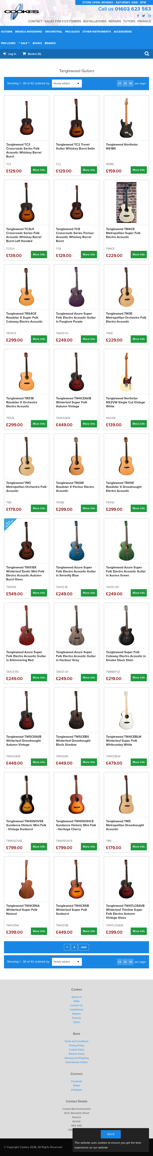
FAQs (77, 1001)
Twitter (76, 1085)
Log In (12, 54)
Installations (76, 1009)
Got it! (110, 1134)
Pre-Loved (8, 43)
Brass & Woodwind (28, 31)
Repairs (76, 1013)
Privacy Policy (76, 1045)
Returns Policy (76, 1054)
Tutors (76, 1022)
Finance (76, 1018)
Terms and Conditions (76, 1041)
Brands (50, 43)
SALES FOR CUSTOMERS (63, 21)
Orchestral (53, 31)
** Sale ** (24, 43)
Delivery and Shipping (77, 1058)
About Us (77, 997)
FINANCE (144, 21)
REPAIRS (115, 21)
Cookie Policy (76, 1049)
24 (119, 83)
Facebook (76, 1081)
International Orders (77, 1062)
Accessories (123, 31)
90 (130, 83)
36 (125, 83)
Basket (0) (34, 54)
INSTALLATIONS (95, 21)
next (83, 947)
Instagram (76, 1089)
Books (37, 43)
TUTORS (129, 21)
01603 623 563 (133, 9)
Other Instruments (96, 31)
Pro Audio (72, 31)
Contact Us (76, 1005)
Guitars (6, 31)
